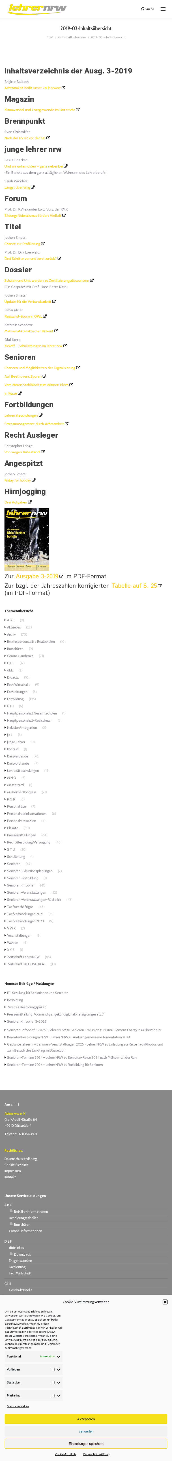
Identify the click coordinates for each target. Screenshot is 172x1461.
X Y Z (11, 950)
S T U (11, 850)
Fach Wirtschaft (18, 685)
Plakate (12, 828)
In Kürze (10, 393)
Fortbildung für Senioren (85, 1065)
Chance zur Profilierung (22, 244)
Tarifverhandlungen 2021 (25, 914)
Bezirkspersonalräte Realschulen (31, 642)
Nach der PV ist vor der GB (24, 138)
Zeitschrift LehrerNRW (23, 957)
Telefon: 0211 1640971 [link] (20, 1134)
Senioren (13, 864)
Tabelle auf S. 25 (134, 586)
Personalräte (16, 807)
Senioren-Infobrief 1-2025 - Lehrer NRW (36, 1030)
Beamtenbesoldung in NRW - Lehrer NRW (37, 1037)
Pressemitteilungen (21, 835)
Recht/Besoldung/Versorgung (28, 842)
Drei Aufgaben (15, 502)
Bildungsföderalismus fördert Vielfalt (32, 215)
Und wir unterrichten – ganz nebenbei (33, 166)
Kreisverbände (17, 756)
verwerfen (86, 1431)
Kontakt (13, 749)
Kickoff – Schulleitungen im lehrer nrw (33, 346)
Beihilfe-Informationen (30, 1212)
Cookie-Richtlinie (65, 1454)
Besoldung (15, 1000)
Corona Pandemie (20, 656)
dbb (10, 670)
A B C (11, 620)
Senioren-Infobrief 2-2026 (27, 1022)
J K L (10, 735)
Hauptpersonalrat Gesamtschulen (32, 713)
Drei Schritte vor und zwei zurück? (30, 258)
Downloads (22, 1254)
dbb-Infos (16, 1248)
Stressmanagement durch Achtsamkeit (34, 424)
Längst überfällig (17, 187)
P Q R (11, 799)
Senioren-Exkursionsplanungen (30, 871)
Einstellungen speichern (86, 1444)
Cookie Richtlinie (16, 1165)
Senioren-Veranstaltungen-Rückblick (34, 900)
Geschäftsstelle (20, 1290)
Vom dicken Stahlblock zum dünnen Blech (36, 385)
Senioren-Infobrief (21, 885)
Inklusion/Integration (22, 728)
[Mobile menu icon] (163, 9)
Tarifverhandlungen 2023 (25, 921)
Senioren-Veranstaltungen (26, 893)
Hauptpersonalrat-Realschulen (29, 721)
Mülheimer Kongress (22, 792)
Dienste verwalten (18, 1406)
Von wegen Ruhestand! (22, 452)
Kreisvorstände (18, 764)
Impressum (12, 1171)
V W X (11, 928)
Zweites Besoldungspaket (26, 1007)
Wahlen (12, 943)
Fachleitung (17, 1267)
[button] (165, 1302)
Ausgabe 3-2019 (37, 576)
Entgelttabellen (20, 1261)
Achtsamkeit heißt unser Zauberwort (32, 88)
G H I (10, 706)
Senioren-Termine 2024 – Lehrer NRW (35, 1058)
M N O (11, 778)
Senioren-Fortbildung (22, 878)
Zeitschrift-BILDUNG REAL (26, 964)
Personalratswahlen (21, 821)
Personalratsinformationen (27, 814)
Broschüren (15, 649)
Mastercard (15, 785)
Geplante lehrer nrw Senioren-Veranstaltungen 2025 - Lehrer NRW (55, 1044)
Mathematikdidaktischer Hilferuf (28, 331)
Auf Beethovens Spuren (23, 376)
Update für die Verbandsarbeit (27, 301)
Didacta (13, 678)
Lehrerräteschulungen (21, 415)
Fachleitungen (17, 692)
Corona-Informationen (25, 1231)
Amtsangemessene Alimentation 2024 (101, 1037)
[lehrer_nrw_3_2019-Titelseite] (26, 570)
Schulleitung (16, 857)
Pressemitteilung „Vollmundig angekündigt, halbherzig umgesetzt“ (55, 1014)
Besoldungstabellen (24, 1218)
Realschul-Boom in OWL (23, 316)
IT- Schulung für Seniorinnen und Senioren (37, 993)
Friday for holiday (17, 480)
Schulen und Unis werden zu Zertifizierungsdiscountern (46, 280)
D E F (10, 663)
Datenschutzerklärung (96, 1454)
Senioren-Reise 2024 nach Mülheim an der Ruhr (102, 1058)
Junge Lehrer (16, 742)
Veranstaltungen (19, 936)
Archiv (11, 635)
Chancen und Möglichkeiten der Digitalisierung (39, 368)
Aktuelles (14, 627)
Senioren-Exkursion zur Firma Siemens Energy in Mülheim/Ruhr (116, 1030)
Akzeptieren (86, 1419)
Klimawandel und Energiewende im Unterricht (39, 110)
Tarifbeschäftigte (20, 907)
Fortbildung (15, 699)
